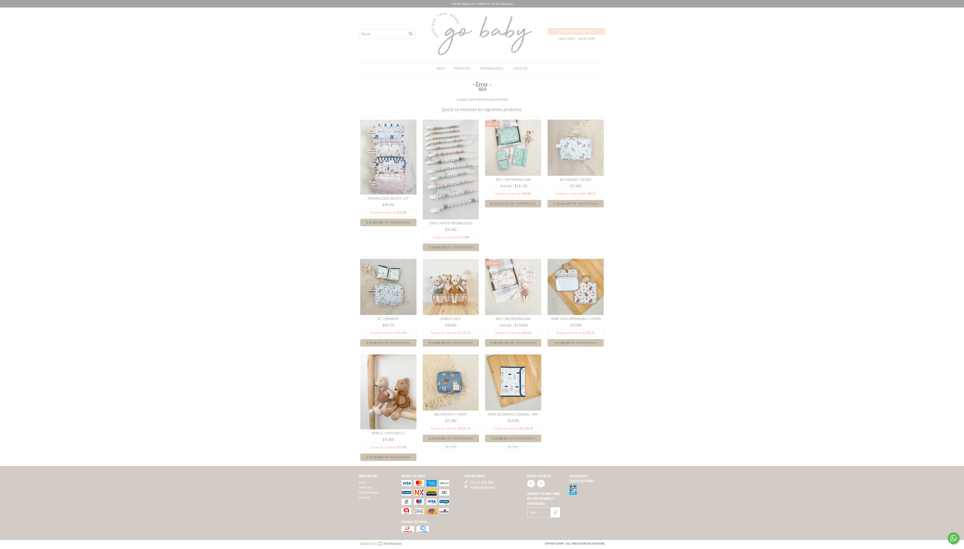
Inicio (441, 68)
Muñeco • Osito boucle (388, 433)
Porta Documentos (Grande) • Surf (513, 414)
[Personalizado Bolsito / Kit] (388, 156)
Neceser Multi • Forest (450, 414)
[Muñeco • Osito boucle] (388, 391)
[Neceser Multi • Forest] (451, 382)
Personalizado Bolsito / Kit (388, 198)
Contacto (520, 68)
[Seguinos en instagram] (541, 483)
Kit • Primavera (388, 319)
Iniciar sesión (586, 38)
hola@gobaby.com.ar (483, 487)
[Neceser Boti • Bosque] (576, 147)
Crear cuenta (566, 38)
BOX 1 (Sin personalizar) (513, 179)
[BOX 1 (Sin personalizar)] (513, 147)
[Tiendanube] (381, 545)
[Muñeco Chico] (451, 286)
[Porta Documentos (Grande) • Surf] (513, 382)
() (579, 31)
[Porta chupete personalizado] (451, 169)
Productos (462, 68)
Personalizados (491, 68)
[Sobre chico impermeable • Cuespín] (576, 286)
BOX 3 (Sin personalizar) (513, 319)
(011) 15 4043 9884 (482, 482)
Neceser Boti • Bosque (575, 179)
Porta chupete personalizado (450, 223)
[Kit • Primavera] (388, 286)
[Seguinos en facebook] (531, 483)
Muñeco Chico (451, 319)
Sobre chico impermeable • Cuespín (576, 319)
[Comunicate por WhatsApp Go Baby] (953, 538)
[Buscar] (411, 33)
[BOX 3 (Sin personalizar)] (513, 286)
